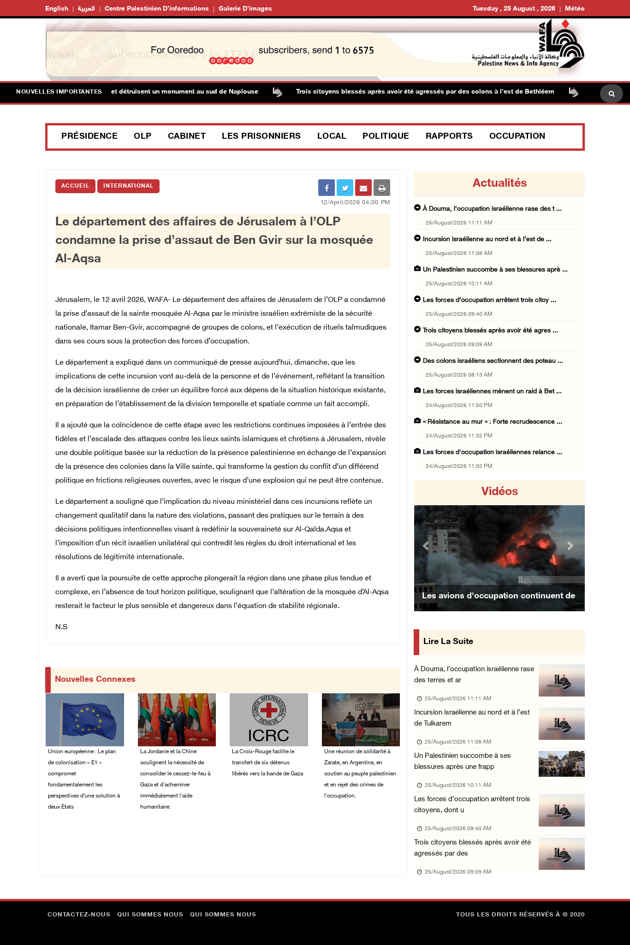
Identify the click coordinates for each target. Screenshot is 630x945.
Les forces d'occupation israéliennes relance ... (492, 452)
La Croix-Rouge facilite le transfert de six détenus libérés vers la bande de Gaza (267, 763)
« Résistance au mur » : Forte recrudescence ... (492, 422)
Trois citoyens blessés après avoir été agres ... (490, 331)
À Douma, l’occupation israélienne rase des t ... (492, 209)
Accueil (75, 186)
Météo (575, 9)
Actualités (500, 184)
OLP (143, 137)
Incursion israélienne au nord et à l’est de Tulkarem (472, 718)
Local (332, 137)
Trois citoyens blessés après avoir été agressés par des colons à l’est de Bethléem (407, 92)
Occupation (517, 137)
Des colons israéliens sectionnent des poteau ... (493, 361)
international (128, 186)
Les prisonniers (261, 137)
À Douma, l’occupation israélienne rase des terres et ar (474, 675)
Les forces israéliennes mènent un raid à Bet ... (492, 392)
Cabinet (187, 137)
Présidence (89, 137)
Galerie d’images (245, 9)
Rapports (449, 137)
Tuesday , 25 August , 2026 (514, 9)
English (56, 9)
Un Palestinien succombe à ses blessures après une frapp (462, 761)
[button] (427, 545)
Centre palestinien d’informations (157, 9)
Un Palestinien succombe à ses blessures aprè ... (495, 270)
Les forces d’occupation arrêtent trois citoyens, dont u (472, 805)
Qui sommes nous (150, 915)
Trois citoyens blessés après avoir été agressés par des (472, 848)
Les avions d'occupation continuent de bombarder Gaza (498, 608)
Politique (386, 137)
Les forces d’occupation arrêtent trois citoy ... (489, 300)
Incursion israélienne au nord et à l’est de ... (487, 239)
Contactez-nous (79, 915)
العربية (86, 9)
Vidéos (499, 492)
